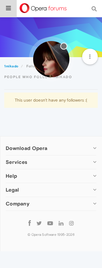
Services (16, 162)
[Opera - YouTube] (50, 223)
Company (17, 204)
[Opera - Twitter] (39, 223)
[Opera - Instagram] (71, 223)
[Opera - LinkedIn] (61, 223)
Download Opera (26, 148)
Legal (12, 190)
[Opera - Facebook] (30, 222)
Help (11, 176)
